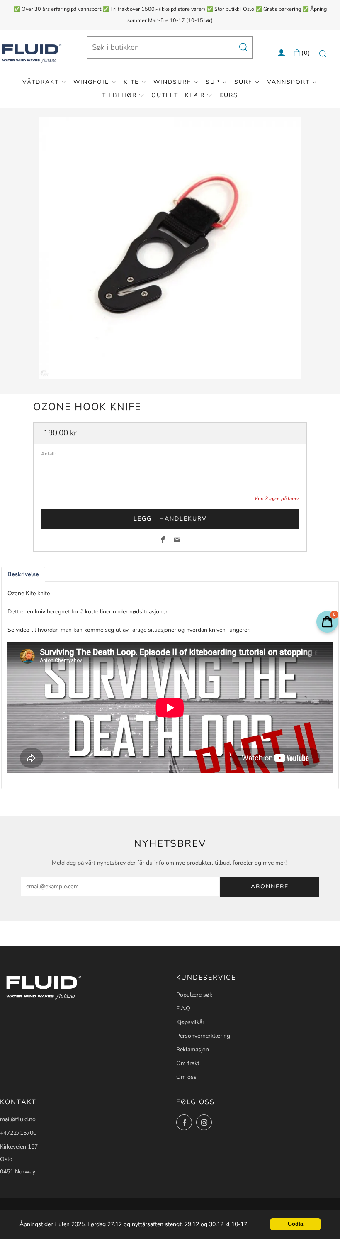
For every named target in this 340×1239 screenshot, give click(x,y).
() (306, 53)
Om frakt (187, 1063)
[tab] (23, 574)
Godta (295, 1224)
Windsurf (172, 82)
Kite (131, 82)
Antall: (48, 454)
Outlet (164, 95)
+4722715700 (18, 1133)
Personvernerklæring (203, 1036)
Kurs (228, 95)
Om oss (186, 1077)
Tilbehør (119, 95)
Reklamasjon (192, 1049)
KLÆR (195, 95)
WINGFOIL (91, 82)
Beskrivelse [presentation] (23, 574)
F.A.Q (183, 1008)
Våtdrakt (40, 82)
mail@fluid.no (18, 1119)
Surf (243, 82)
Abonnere (270, 886)
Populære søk (194, 995)
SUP (213, 82)
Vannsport (288, 82)
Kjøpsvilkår (190, 1022)
